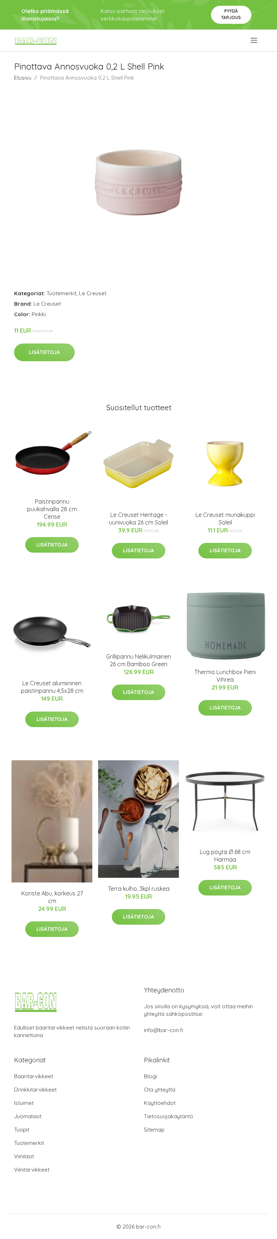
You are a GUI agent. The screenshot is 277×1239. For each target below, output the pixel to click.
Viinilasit (24, 1156)
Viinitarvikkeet (31, 1169)
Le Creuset (92, 293)
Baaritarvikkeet (33, 1076)
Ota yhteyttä (159, 1089)
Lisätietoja (44, 352)
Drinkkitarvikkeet (35, 1089)
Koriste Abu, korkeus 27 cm (52, 897)
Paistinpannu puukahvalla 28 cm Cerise (52, 509)
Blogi (150, 1076)
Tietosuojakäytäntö (168, 1116)
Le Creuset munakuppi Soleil (225, 518)
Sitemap (154, 1129)
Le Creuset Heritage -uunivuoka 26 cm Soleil (138, 518)
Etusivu (22, 77)
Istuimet (24, 1102)
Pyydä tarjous (231, 14)
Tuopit (21, 1129)
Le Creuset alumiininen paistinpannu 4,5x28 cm (52, 687)
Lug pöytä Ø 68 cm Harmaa (225, 855)
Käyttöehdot (160, 1102)
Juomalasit (27, 1116)
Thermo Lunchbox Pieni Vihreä (225, 675)
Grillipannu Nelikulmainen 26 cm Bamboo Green (138, 660)
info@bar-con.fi (163, 1030)
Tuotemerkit (61, 293)
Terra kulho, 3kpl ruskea (139, 888)
